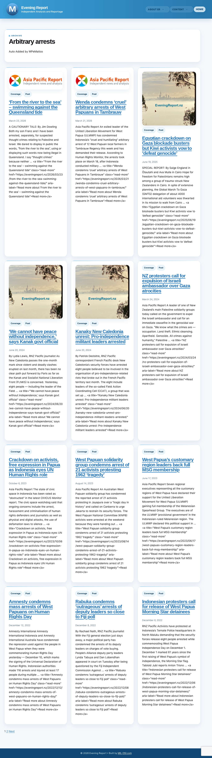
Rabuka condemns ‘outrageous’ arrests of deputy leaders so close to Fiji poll (99, 609)
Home (199, 9)
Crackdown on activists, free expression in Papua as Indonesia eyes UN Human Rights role (34, 467)
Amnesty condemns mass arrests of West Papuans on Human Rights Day (31, 609)
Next (12, 731)
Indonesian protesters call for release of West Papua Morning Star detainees (169, 606)
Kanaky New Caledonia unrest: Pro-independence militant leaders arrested (102, 336)
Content (178, 9)
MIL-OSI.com (125, 753)
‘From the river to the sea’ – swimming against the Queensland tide (35, 107)
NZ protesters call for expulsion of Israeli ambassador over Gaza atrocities (166, 283)
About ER (154, 9)
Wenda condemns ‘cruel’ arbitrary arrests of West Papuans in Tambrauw (100, 107)
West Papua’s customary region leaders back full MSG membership (168, 464)
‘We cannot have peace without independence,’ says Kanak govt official (33, 336)
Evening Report (34, 7)
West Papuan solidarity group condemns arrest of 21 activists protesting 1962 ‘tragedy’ (102, 467)
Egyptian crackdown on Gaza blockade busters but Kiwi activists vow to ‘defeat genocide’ (167, 146)
